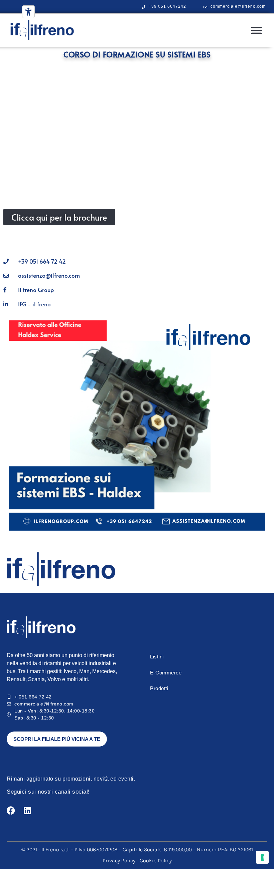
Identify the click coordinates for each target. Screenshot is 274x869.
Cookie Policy (156, 860)
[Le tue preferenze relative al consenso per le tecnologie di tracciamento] (262, 857)
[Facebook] (11, 810)
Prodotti (159, 688)
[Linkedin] (27, 810)
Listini (157, 656)
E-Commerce (165, 672)
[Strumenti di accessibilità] (28, 11)
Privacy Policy (120, 860)
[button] (257, 30)
